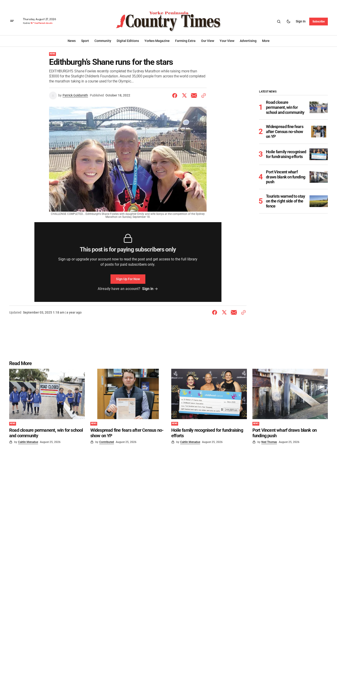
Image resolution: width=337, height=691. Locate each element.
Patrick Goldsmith (75, 95)
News (52, 54)
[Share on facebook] (176, 95)
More (266, 41)
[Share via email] (194, 95)
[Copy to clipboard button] (203, 95)
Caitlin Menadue (28, 442)
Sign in (301, 21)
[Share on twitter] (184, 95)
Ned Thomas (269, 442)
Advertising (248, 41)
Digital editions (128, 41)
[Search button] (278, 21)
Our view (207, 41)
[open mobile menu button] (12, 21)
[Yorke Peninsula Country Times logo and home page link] (168, 21)
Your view (227, 41)
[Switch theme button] (288, 21)
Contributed (106, 442)
